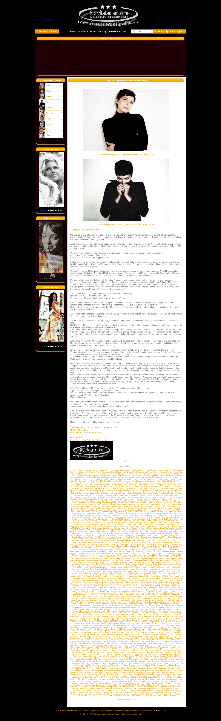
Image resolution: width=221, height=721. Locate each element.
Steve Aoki (120, 656)
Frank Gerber (153, 472)
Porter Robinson (86, 566)
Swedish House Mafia (131, 515)
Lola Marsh (144, 670)
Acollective (91, 577)
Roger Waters (158, 622)
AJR (118, 629)
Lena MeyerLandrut (152, 586)
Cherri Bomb (76, 517)
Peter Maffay (82, 618)
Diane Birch (99, 495)
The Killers (167, 676)
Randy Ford (145, 486)
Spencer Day (114, 481)
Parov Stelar (152, 503)
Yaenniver (177, 683)
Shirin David (152, 685)
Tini (78, 681)
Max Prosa (111, 618)
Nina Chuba (142, 685)
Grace (78, 569)
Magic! (74, 654)
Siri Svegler (154, 539)
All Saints (123, 600)
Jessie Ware (116, 515)
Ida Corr (83, 508)
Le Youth (90, 537)
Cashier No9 (148, 483)
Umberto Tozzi (117, 488)
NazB (128, 573)
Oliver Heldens (77, 568)
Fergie (141, 605)
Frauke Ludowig (86, 477)
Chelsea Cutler (113, 674)
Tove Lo (127, 560)
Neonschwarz (140, 580)
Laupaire (167, 587)
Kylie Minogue (96, 642)
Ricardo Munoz (140, 495)
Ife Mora (137, 542)
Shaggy (81, 665)
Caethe (165, 492)
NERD (171, 634)
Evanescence (156, 634)
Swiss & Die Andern (88, 578)
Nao (162, 649)
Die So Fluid (159, 548)
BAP (138, 568)
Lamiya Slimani (143, 604)
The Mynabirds (155, 510)
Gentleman (165, 672)
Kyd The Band (90, 665)
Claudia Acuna (166, 485)
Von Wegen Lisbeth (168, 661)
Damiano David (140, 692)
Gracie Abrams (150, 696)
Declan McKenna (127, 629)
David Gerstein (138, 479)
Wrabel (170, 623)
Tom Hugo (105, 501)
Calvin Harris (95, 580)
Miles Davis (90, 663)
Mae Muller (98, 674)
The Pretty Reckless (154, 566)
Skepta (120, 688)
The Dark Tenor (117, 560)
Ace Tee (80, 633)
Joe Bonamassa (170, 566)
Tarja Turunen (100, 497)
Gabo (158, 479)
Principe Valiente (161, 499)
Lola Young (89, 692)
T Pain (156, 627)
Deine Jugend (108, 499)
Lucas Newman (95, 602)
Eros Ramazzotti (151, 593)
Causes (144, 654)
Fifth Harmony (127, 609)
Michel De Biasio (112, 562)
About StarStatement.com (71, 710)
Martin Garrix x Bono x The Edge (137, 683)
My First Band (135, 562)
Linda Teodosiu (146, 490)
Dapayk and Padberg (110, 544)
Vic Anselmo (165, 488)
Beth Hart (143, 515)
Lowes (141, 651)
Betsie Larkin (131, 494)
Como (150, 528)
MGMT (164, 634)
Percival (177, 542)
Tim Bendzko (106, 503)
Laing (114, 569)
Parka (163, 551)
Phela (119, 587)
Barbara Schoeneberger (84, 647)
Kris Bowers (170, 551)
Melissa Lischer (158, 559)
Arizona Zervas (84, 676)
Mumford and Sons (96, 694)
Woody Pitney (96, 564)
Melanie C (132, 614)
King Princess (83, 656)
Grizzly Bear (74, 631)
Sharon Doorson (163, 515)
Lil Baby (110, 678)
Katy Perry (102, 595)
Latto (124, 687)
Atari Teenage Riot (170, 573)
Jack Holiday (95, 512)
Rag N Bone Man (114, 611)
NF (135, 681)
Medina (101, 508)
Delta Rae (85, 589)
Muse (78, 546)
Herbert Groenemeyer (149, 595)
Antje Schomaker (90, 633)
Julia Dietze (177, 485)
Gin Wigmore (107, 593)
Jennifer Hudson (89, 622)
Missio (107, 665)
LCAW (138, 616)
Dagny (72, 674)
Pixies (134, 553)
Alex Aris (163, 642)
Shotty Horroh (101, 654)
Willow (161, 683)
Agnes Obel (146, 542)
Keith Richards (163, 595)
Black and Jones (169, 521)
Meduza (110, 670)
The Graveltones (174, 546)
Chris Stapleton (91, 679)
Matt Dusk (104, 481)
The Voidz (131, 640)
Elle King (140, 618)
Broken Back (107, 660)
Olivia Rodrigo (90, 688)
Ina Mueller (170, 476)
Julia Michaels (131, 679)
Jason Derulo (85, 681)
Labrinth (160, 665)
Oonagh (84, 551)
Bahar (126, 535)
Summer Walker (76, 670)
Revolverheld (176, 636)
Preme (141, 647)
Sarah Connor (103, 587)
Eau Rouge (87, 562)
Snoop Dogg (144, 645)
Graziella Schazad (149, 578)
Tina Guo (134, 651)
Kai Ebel (174, 488)
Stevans (114, 591)
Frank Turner (175, 665)
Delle (169, 602)
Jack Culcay (149, 479)
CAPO (180, 692)
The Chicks (167, 678)
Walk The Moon (103, 633)
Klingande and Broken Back (153, 652)
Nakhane (97, 643)
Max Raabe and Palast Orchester (130, 575)
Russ (134, 625)
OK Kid (135, 645)
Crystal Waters (92, 508)
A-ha (177, 685)
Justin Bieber (111, 472)
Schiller (164, 596)
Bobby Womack (151, 513)
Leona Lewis (148, 596)
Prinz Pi (96, 627)
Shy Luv (167, 614)
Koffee (89, 660)
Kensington (117, 530)
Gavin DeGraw (79, 609)
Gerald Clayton (103, 541)
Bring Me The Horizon (113, 652)
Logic (75, 665)
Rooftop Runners (77, 553)
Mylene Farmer (174, 596)
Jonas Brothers (129, 665)
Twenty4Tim (116, 687)
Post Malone (163, 647)
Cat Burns (159, 690)
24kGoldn (93, 683)
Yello (159, 678)
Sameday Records (105, 620)
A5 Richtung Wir (132, 483)
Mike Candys (81, 510)
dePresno (88, 625)
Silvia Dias (75, 488)
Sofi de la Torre (91, 560)
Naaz (178, 622)
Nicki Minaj (174, 645)
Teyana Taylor (119, 679)
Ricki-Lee (168, 559)
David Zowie (113, 589)
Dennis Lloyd (145, 661)
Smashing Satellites (109, 575)
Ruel (171, 643)
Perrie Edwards (154, 688)
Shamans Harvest (127, 627)
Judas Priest (145, 638)
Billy (77, 602)
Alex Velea (74, 485)
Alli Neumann (148, 687)
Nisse (123, 598)
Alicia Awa (174, 681)
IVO (139, 553)
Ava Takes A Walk (97, 488)
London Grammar (143, 541)
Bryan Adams (105, 591)
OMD (113, 633)
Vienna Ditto (162, 546)
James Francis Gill (140, 571)
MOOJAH (171, 481)
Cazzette (157, 575)
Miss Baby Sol (96, 499)
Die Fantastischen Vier (103, 636)
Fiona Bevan (104, 559)
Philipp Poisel (161, 609)
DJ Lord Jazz (101, 510)
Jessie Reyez (170, 674)
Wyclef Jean (118, 577)
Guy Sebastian (117, 634)
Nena (82, 526)
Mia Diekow (111, 522)
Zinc (143, 562)
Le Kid (167, 526)
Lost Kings (145, 634)
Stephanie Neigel (90, 535)
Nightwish (74, 584)
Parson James (122, 642)
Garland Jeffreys (90, 541)
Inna (141, 483)
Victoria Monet (162, 696)
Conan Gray (76, 667)
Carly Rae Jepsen (158, 589)
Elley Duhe (177, 652)
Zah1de (97, 692)
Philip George (177, 578)
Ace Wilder (76, 533)
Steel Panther (147, 553)
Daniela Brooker (129, 499)
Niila (97, 591)
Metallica (75, 474)
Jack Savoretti (119, 528)
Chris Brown (85, 631)
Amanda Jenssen (110, 526)
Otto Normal (89, 555)
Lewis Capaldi (175, 672)
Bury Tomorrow (163, 645)
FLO (152, 694)
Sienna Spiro (120, 694)
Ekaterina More (151, 481)
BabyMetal (169, 688)
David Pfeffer (155, 577)
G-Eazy (151, 568)
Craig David (155, 638)
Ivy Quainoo (92, 539)
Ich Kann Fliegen (115, 506)
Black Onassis (77, 542)
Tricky (168, 531)
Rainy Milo (113, 521)
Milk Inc (169, 503)
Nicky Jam (106, 643)
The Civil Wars (100, 537)
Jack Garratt (92, 596)
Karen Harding (167, 580)
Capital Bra (75, 649)
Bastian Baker (168, 522)
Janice (138, 634)
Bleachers (75, 645)
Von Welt (118, 614)
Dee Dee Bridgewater (93, 571)
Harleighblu (129, 542)
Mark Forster (162, 600)
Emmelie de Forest (137, 531)
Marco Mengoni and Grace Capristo (164, 616)
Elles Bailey (106, 625)
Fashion (49, 96)
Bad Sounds (135, 654)
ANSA (127, 564)
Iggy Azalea (74, 526)
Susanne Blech (134, 550)
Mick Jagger (84, 683)
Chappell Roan (156, 474)
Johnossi (82, 537)
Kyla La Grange (110, 568)
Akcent (118, 504)
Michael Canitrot (101, 519)
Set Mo (109, 598)
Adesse (73, 651)
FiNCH (151, 690)
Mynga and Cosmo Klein (171, 575)
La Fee (108, 488)
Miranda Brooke (128, 495)
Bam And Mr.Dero (168, 569)
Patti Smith (108, 663)
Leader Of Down (168, 660)
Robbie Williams (175, 492)
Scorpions (173, 497)
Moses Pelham (147, 631)
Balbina (75, 623)
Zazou (137, 508)
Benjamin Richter (152, 629)
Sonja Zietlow (164, 486)
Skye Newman (109, 694)
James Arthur (111, 613)
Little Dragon (173, 620)
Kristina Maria (89, 501)
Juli (114, 571)
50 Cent (140, 681)
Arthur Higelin (175, 517)
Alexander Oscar (174, 669)
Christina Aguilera (95, 474)
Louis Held (131, 667)
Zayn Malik (164, 470)
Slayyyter (172, 696)
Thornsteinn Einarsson (149, 611)
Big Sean (140, 614)
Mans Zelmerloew (84, 587)
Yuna (129, 510)
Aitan (139, 494)
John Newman (164, 555)
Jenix (80, 550)
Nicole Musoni (128, 530)
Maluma (83, 645)
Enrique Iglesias (155, 602)
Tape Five (172, 512)
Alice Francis (106, 512)
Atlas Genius (175, 539)
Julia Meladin (142, 688)
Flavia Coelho (93, 524)
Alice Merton (115, 649)
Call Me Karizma (160, 656)
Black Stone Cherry (139, 598)
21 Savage (134, 643)
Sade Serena (107, 528)
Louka (98, 616)
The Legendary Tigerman (132, 584)
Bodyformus (106, 676)
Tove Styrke (126, 587)
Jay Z (168, 681)
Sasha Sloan (112, 658)
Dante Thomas (133, 492)
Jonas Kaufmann (175, 651)
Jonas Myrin (80, 530)
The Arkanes (121, 555)
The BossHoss (153, 508)
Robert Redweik (148, 584)
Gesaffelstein (167, 542)
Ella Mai (110, 679)
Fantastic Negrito (104, 645)
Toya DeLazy (98, 526)
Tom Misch (74, 643)
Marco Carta (161, 504)
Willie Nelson (143, 643)
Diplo (113, 665)
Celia (179, 504)
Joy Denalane (146, 477)
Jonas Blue (80, 600)
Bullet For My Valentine (115, 683)
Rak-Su (107, 661)
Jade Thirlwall (86, 690)
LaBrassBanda (88, 614)
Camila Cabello (146, 622)
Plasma (149, 562)
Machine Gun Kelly (166, 472)
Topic (179, 598)
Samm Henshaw (94, 649)
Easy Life (79, 674)
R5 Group (122, 548)
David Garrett (97, 593)
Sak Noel (136, 490)
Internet (49, 135)
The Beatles (99, 476)
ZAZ (96, 530)
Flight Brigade (131, 607)
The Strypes (118, 535)
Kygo (73, 600)
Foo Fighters (135, 622)
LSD (102, 652)
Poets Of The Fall (123, 613)
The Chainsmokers (103, 600)
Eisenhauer (85, 564)
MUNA (139, 665)
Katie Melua (163, 611)
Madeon (123, 582)
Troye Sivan (75, 593)
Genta (179, 481)
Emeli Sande (156, 522)
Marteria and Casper (99, 651)
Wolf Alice (130, 692)
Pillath (74, 614)
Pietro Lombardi (158, 674)
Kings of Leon (139, 609)
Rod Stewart (114, 596)
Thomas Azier (148, 524)
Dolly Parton (167, 474)
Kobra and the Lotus (161, 517)
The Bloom (146, 616)
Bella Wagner (171, 524)
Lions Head (103, 589)
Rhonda (73, 577)
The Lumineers (95, 607)
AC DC (81, 625)
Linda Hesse (121, 522)
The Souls (131, 600)
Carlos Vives (106, 533)
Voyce (147, 651)
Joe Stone (81, 591)
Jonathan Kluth (129, 551)
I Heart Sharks (158, 553)
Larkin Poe (171, 598)
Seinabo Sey (125, 596)
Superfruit (97, 625)
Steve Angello (89, 568)
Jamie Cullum (166, 541)
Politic (48, 119)
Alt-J (178, 524)
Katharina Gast (109, 492)
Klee (158, 488)
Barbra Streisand (166, 654)
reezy (102, 687)
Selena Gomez (89, 472)
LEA (123, 649)
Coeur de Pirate (138, 586)
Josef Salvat (81, 577)
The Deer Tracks (105, 530)
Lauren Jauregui (172, 658)
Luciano (108, 687)
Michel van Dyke (98, 562)
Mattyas (113, 494)
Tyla (103, 472)
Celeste (92, 672)
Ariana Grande (125, 470)
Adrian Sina (90, 506)
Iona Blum (172, 513)
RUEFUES (132, 568)
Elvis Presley (171, 627)
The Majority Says (127, 566)
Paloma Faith (75, 551)
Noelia (104, 504)
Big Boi (164, 623)
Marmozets (135, 557)
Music (48, 85)
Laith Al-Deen (111, 609)
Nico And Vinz (160, 571)
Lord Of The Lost (101, 506)
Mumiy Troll (123, 593)
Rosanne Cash (143, 679)
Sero (179, 647)
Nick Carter (74, 479)
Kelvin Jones (85, 593)
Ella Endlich (176, 562)
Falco (124, 620)
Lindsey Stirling (132, 582)
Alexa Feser (108, 577)
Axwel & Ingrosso (78, 604)
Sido (133, 591)
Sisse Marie (118, 508)
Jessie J (125, 531)
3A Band (148, 551)
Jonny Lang (136, 631)
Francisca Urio (154, 485)
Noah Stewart (139, 513)
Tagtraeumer (165, 584)
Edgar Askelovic (113, 510)
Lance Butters (156, 651)
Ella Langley (103, 696)
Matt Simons (147, 575)
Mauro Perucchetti (82, 512)
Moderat (113, 602)
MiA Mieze (121, 586)
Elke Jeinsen (112, 477)
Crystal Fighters (104, 539)
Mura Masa (150, 667)
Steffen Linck (176, 560)
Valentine (165, 577)
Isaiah (175, 654)
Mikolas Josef (153, 654)
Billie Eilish (177, 474)
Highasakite (177, 559)
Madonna (155, 470)
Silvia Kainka (169, 477)
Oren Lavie (105, 640)
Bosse (146, 660)
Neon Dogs (134, 526)
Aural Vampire (121, 492)
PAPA (132, 544)
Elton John (92, 598)
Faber (176, 618)
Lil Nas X (119, 665)
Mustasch (115, 643)
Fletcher (123, 667)
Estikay (111, 614)
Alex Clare (91, 510)
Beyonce (123, 474)
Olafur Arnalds (152, 526)
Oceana (143, 508)
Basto (144, 494)
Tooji (145, 506)
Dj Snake (129, 681)
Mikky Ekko (75, 548)
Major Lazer (158, 613)
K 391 (126, 647)
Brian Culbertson (138, 481)
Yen (142, 521)
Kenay (103, 618)
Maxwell (102, 656)
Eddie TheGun (123, 526)
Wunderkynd (76, 586)
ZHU (178, 566)
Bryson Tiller (153, 633)
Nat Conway (132, 636)
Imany (96, 494)
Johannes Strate (94, 503)
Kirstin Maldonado (107, 623)
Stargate (73, 620)
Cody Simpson (95, 544)
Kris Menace (103, 521)
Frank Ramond (97, 492)
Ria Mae (136, 638)
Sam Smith (120, 564)
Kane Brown (140, 663)
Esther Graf (94, 687)
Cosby (144, 568)
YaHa (172, 501)
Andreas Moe (176, 584)
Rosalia (139, 687)
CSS (146, 531)
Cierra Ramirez (75, 519)
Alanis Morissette (119, 663)
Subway (127, 488)
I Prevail (121, 578)
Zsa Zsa (110, 690)
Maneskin (154, 683)
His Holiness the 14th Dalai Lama (129, 476)
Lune (162, 688)
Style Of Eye (108, 550)
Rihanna (173, 470)
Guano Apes (85, 492)
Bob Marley (88, 674)
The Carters (170, 649)
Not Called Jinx (93, 481)
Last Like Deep (82, 531)
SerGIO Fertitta (137, 573)
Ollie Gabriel (84, 602)
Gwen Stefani (175, 595)
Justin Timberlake (102, 604)
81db (165, 481)
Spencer (157, 569)
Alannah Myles (137, 497)
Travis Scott (114, 474)
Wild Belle (80, 528)
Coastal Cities (159, 528)
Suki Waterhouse (137, 696)
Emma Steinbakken (159, 669)
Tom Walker (130, 633)
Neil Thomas (81, 596)
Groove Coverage (125, 479)
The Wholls (107, 642)
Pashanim (76, 690)
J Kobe (143, 557)
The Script (158, 631)
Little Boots (80, 513)
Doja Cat (104, 557)
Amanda (132, 616)
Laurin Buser (147, 555)
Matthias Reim (121, 618)
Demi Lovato (170, 593)
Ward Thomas (101, 658)
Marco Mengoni (176, 526)
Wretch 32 (97, 573)
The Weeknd (150, 591)
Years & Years (76, 580)
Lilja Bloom (74, 560)
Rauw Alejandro (176, 694)
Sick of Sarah (98, 486)
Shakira (135, 470)
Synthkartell (81, 559)
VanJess (84, 649)
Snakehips (178, 643)
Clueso (179, 674)
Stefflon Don (136, 613)
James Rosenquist (113, 497)
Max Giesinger (163, 557)
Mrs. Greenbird (108, 573)
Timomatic (166, 510)
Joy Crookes (77, 685)
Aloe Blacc (85, 548)
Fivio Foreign (120, 685)
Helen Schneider (162, 591)
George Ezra (167, 544)
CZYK (153, 665)
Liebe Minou (75, 492)
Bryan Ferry (139, 517)
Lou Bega (136, 486)
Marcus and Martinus (130, 652)
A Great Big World (108, 564)
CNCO (165, 643)
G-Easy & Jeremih (118, 607)
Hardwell (86, 580)
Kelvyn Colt (153, 636)
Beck (169, 609)
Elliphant (144, 537)
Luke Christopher (101, 614)
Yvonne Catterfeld (82, 544)
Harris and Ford (94, 504)
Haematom (81, 636)
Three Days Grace (120, 636)
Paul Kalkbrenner (155, 643)
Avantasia (100, 661)
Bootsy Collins (164, 633)
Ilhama (150, 495)
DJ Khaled (132, 618)
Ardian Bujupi (126, 497)
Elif (150, 676)
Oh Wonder (100, 672)
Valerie (98, 501)
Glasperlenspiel (142, 499)
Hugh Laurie (131, 541)
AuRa (140, 636)
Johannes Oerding (83, 605)
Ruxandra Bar (159, 495)
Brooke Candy (83, 607)
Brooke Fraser (145, 492)
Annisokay (106, 607)
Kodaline (92, 531)
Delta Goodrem (114, 696)
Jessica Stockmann (118, 483)
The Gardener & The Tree (109, 627)
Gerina (177, 501)
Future (146, 618)
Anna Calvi (166, 562)
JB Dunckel (167, 640)
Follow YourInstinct (118, 524)
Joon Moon (127, 631)
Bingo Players (146, 559)
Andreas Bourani (84, 499)
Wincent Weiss (155, 660)
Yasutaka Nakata (151, 614)
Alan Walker (176, 602)
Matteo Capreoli (124, 591)
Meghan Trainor (142, 602)
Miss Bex (149, 569)
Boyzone (120, 546)
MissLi (72, 486)
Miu (119, 519)
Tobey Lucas (124, 589)
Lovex (164, 506)
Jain (128, 625)
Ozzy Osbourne (118, 676)
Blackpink (131, 474)
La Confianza (102, 578)
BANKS (168, 548)
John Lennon (152, 678)
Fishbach (170, 642)
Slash (160, 481)
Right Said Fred (81, 504)
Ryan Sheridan (146, 533)
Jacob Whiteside (143, 607)
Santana (159, 560)
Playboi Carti (106, 692)
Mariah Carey (75, 638)
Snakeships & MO (87, 616)
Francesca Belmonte (168, 586)
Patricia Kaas (124, 544)
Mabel (75, 676)
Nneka (77, 578)
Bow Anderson (140, 678)
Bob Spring (176, 587)
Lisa (131, 690)
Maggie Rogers (80, 660)
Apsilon (177, 688)
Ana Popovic (159, 535)
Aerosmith (147, 681)
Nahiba (174, 510)
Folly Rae (105, 647)
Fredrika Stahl (158, 477)
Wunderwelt (87, 627)
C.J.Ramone (129, 577)
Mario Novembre (93, 640)
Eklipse (84, 533)
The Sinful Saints (115, 584)
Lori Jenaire (119, 486)
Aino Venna (143, 528)
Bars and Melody (118, 661)
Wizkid (162, 627)
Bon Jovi (165, 607)
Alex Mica (161, 503)
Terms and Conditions (133, 710)
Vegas (82, 573)
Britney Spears (165, 604)
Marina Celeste (176, 490)
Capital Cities (116, 539)
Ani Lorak (154, 486)
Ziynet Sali (78, 495)
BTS (147, 694)
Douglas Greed (124, 557)
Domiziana (170, 685)
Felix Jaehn (93, 595)
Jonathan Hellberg (158, 658)
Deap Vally (142, 519)
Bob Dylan (99, 663)
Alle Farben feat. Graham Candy (87, 557)
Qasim (159, 542)
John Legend (82, 613)
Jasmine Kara (162, 512)
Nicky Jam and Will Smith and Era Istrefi (145, 649)
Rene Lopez (108, 486)
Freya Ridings (99, 667)
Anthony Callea (90, 528)
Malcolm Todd (82, 696)
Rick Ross (167, 631)
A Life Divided (87, 522)
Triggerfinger (119, 513)
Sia (171, 607)
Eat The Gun (113, 557)
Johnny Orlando (131, 676)
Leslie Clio (152, 515)
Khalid (89, 629)
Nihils (130, 571)
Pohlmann (117, 616)
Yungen (103, 634)
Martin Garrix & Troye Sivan (89, 623)
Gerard (87, 515)
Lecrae (91, 638)
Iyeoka (116, 566)
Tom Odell (175, 604)
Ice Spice (161, 685)
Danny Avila (129, 656)
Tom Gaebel (99, 569)
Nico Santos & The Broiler (158, 620)
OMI (148, 577)
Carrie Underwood (132, 661)
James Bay (140, 591)
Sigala (125, 614)
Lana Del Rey (122, 512)
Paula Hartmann (130, 688)
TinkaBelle (162, 519)
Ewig (115, 593)
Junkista (138, 544)
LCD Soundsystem (98, 631)
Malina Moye (126, 490)
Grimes (142, 526)
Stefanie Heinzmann (153, 580)
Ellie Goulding (84, 584)
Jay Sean (149, 627)
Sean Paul (103, 669)
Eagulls (72, 605)
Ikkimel (145, 690)
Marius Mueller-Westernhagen (95, 670)
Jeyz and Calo (124, 651)
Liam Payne (155, 672)
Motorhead (178, 553)
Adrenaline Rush (88, 569)
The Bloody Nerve (99, 546)
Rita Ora (179, 663)
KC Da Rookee (118, 542)
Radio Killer (143, 512)
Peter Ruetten (158, 490)
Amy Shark (133, 647)
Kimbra (100, 479)
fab (131, 638)
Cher (153, 542)
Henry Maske (85, 488)
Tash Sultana (90, 652)
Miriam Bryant (96, 515)
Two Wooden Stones (92, 553)
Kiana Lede (134, 670)
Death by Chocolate (129, 519)
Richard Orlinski (131, 528)
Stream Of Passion (112, 485)
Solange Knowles (133, 611)
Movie (48, 91)
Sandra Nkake (105, 524)
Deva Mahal (124, 643)
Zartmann (73, 692)
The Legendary (147, 613)
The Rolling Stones (140, 472)
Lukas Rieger (150, 609)
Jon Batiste (97, 685)
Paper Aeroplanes (147, 550)
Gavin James (129, 634)
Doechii (81, 692)
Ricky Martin (84, 611)
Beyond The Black (164, 578)
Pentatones (87, 582)
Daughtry (172, 647)
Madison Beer (153, 692)
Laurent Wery (144, 510)
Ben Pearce (97, 542)
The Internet (113, 651)
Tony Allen (159, 573)
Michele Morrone (118, 681)
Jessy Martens (116, 631)
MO (101, 550)
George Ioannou (104, 560)
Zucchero (133, 605)
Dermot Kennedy (170, 667)
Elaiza (155, 555)
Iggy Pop (125, 669)
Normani (179, 660)
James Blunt (121, 541)
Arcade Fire (156, 623)
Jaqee (140, 524)
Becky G (153, 645)
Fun (159, 513)
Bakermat (100, 665)
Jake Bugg (93, 521)
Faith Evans (112, 586)
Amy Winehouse (158, 681)
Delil (140, 652)
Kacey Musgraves (133, 694)
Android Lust (81, 503)
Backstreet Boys (116, 647)
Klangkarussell (140, 566)
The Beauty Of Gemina (120, 605)
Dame (172, 557)
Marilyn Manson (164, 670)
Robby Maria (140, 569)
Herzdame (115, 553)
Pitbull (153, 607)
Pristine (116, 598)
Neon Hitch (149, 517)
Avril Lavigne (89, 654)
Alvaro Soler (166, 687)
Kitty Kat (178, 477)
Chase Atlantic (123, 658)
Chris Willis (121, 494)
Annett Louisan (80, 490)
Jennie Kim (124, 690)
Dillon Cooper (174, 577)
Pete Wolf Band (141, 633)
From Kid (99, 577)
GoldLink (168, 652)
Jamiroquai (176, 614)
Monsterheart (140, 577)
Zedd (93, 658)
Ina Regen (111, 654)
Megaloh (101, 535)
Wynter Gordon (129, 503)
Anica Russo (95, 676)
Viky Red (109, 508)
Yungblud (159, 667)
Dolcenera (84, 521)
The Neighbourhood (144, 640)
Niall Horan (147, 669)
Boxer (106, 582)
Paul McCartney (105, 681)
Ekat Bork (167, 560)
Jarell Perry (82, 539)
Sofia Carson (112, 688)
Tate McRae (176, 687)
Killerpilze (140, 600)
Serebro (135, 510)
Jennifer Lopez (110, 476)
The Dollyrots (160, 524)
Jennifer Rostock (171, 605)
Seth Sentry (134, 589)
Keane (138, 667)
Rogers (175, 631)
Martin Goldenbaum (173, 568)
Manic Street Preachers (149, 642)
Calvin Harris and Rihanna (101, 605)
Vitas (95, 477)
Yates (128, 598)
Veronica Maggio (150, 497)
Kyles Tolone (160, 618)
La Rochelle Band (137, 564)
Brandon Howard (111, 479)
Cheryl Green (75, 589)
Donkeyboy (138, 506)
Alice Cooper (107, 571)
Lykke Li (98, 647)
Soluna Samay (150, 504)
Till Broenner (119, 573)
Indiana (81, 560)
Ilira (98, 652)
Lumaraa (157, 596)
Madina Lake (156, 492)
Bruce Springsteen (87, 476)
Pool (157, 584)
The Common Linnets (136, 593)
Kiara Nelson (157, 676)
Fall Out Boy (101, 598)
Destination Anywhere (153, 521)
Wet (78, 651)
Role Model (125, 696)
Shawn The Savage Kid (136, 548)
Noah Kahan (92, 696)
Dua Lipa (147, 474)
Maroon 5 (172, 611)
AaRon (170, 600)
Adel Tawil (146, 665)
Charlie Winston (106, 580)
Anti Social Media (173, 582)
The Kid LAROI (131, 685)
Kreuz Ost (176, 541)
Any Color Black (134, 521)
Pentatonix (99, 555)
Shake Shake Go (159, 582)
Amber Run (157, 562)
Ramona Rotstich (99, 522)
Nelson (136, 537)
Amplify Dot (145, 530)
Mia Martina (86, 517)
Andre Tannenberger (77, 483)
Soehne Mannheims (135, 522)
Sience (49, 124)
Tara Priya (88, 486)
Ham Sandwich (92, 559)
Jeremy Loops (155, 679)
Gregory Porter (127, 539)
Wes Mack (88, 542)
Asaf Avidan (106, 515)
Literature (50, 108)
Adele (164, 602)
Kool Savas (175, 690)
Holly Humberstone (162, 694)
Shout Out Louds (167, 638)
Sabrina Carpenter (102, 470)
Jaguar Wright (88, 495)
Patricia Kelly (137, 674)
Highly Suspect (94, 618)
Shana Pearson (81, 595)
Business (50, 113)
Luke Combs (83, 672)
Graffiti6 (80, 515)
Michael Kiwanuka (111, 667)
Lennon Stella (143, 676)
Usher (158, 607)
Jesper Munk (128, 533)
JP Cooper (147, 674)
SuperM (139, 669)
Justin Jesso (86, 651)
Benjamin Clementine (157, 531)
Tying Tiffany (173, 499)
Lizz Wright (90, 591)
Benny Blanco (83, 669)
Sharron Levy (149, 573)
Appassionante (175, 494)
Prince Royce (92, 645)
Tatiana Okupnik (117, 501)
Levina (125, 616)
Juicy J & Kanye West (99, 611)
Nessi (121, 551)
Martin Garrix (75, 616)
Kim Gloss (140, 504)
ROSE (116, 690)
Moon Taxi (90, 636)
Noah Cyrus (100, 622)
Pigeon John (92, 479)
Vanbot (150, 537)
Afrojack (132, 504)
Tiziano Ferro (111, 672)
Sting (124, 611)
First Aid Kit (175, 633)
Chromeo (127, 486)
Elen (143, 667)
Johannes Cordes (162, 501)
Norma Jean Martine (97, 609)
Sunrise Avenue (175, 486)
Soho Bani (137, 690)
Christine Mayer (81, 481)
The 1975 (162, 598)
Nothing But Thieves (113, 622)
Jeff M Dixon (122, 521)
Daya (119, 609)
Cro (173, 678)
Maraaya (89, 573)
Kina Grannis (150, 560)
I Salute (178, 642)
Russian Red (159, 568)
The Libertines (103, 596)
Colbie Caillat (83, 575)
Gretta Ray (93, 620)
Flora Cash (93, 656)
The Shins (177, 629)
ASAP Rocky (139, 656)
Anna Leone (116, 645)
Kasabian (169, 618)
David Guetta (167, 550)
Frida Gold (102, 477)
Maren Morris (118, 660)
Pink (107, 631)
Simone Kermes (149, 488)
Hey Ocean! (111, 546)
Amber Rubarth (153, 494)
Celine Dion (83, 474)
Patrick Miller (133, 512)
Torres (105, 584)
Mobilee (125, 504)
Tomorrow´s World (108, 531)
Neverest (109, 490)
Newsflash (119, 710)
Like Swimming (104, 548)
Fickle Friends (174, 613)
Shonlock (79, 486)
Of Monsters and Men (105, 513)
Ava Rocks (83, 485)
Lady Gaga (179, 472)
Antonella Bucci (123, 477)
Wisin (146, 636)
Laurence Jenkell (154, 506)
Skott (114, 642)
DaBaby (85, 678)
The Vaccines (115, 640)
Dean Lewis (155, 661)
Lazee (74, 503)
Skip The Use (152, 519)
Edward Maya (91, 483)
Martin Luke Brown (99, 586)
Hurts (161, 587)
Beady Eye (131, 663)
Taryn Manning (175, 515)
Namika (172, 589)
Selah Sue (100, 490)
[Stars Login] (156, 710)
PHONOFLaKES (156, 530)
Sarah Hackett (97, 517)
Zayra (151, 499)
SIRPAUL (176, 533)
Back (126, 461)
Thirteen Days (145, 589)
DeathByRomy (125, 674)
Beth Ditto (116, 620)
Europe (130, 580)
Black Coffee (122, 602)
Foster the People (151, 564)
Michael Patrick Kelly (143, 623)
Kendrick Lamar (145, 470)
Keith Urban (156, 541)
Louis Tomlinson (98, 629)
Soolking (176, 676)
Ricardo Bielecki (78, 555)
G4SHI (124, 640)
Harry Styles (114, 470)
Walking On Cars (169, 663)
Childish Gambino (151, 647)
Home (57, 710)
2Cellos (165, 651)
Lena (109, 634)
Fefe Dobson (86, 546)
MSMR (73, 528)
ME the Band (168, 530)
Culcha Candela (168, 625)
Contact (85, 710)
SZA (80, 627)
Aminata (113, 587)
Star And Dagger (77, 535)
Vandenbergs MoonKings (97, 551)
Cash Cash (169, 553)
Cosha (178, 649)
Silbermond (160, 605)
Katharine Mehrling (168, 479)
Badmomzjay (75, 678)
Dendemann (75, 661)
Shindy (166, 665)
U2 (167, 589)
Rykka (160, 526)
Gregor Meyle (124, 562)
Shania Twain (83, 687)
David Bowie (79, 663)
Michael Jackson (93, 634)
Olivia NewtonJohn (87, 497)
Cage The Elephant (88, 661)
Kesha (123, 625)
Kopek (178, 569)
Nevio (102, 485)
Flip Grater (135, 559)
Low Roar (174, 555)
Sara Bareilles (130, 660)
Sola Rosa (108, 495)
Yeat (142, 694)
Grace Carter (110, 629)
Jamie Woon (88, 494)
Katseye (115, 692)
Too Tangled (169, 528)
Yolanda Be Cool (78, 506)
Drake (119, 472)
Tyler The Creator (99, 690)
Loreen (165, 513)
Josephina (158, 537)
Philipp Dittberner (166, 629)
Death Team (114, 582)
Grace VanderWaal (115, 638)
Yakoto (166, 490)
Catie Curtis (104, 494)
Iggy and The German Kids (103, 566)
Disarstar (74, 687)
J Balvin (106, 474)
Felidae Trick (76, 562)
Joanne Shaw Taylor (153, 663)
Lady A (137, 533)
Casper (139, 625)
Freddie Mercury (115, 669)
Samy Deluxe (117, 503)
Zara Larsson (150, 605)
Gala (155, 546)
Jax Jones (102, 679)
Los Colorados (141, 503)
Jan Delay (102, 683)
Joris (127, 649)
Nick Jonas (116, 625)
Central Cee (78, 472)
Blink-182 (157, 687)
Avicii (114, 512)
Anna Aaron (105, 553)
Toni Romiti (171, 656)
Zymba (166, 690)
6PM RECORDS (78, 688)
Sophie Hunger (110, 555)
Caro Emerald (128, 517)
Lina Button (169, 495)
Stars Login (162, 710)
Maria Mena (129, 678)
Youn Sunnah (93, 485)
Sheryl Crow (94, 669)
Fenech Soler (122, 568)
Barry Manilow (125, 481)
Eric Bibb (156, 551)
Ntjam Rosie (82, 524)
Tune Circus (112, 578)
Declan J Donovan (123, 654)
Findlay (73, 596)
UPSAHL (139, 660)
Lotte (152, 618)
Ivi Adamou (150, 501)
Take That (123, 595)
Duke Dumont (125, 559)
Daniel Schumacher (146, 535)
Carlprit (149, 546)
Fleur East (115, 600)
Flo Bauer (93, 548)
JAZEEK (123, 692)
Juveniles (156, 533)
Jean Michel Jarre (77, 652)
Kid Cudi (95, 681)
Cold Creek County (140, 587)
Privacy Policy (148, 710)
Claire (119, 531)
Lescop (112, 541)
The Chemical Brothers (96, 613)
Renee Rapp (101, 688)
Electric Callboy (108, 685)
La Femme (150, 548)
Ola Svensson (172, 519)
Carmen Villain (177, 531)
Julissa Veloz (127, 506)
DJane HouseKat (166, 508)
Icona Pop (147, 522)
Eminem (139, 474)
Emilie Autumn (117, 533)
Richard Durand (88, 519)
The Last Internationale (167, 564)
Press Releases (107, 710)
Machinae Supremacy (128, 485)
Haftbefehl (163, 692)
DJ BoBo (132, 602)
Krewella (75, 537)
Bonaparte (117, 495)
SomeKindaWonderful (133, 578)
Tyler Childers (87, 667)
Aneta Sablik (114, 559)
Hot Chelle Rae (166, 533)
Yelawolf (162, 593)
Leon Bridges (127, 645)
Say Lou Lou (147, 544)
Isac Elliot (141, 546)
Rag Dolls (129, 537)
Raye (99, 472)
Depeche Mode (107, 616)
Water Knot (157, 544)
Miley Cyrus (127, 472)
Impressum (95, 710)
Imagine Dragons (146, 582)
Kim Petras (131, 687)
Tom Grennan (140, 629)
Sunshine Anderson (174, 483)
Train (117, 623)
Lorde (98, 531)
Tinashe (87, 642)
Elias (105, 674)
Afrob (166, 613)
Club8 (136, 539)
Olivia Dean (172, 692)
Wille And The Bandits (91, 550)
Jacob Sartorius (164, 636)
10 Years (84, 638)
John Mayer (143, 620)
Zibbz (100, 528)
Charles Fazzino (130, 501)
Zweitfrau (117, 490)
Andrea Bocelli (113, 595)
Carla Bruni (81, 634)
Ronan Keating (152, 598)
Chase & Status (134, 595)
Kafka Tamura (97, 582)
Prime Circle (167, 537)
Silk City (81, 654)
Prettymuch (120, 633)
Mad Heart (134, 535)
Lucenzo (83, 479)
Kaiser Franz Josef (127, 623)
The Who (133, 672)
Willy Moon (171, 506)
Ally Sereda (113, 519)
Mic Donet (129, 513)
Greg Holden (152, 587)
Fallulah (158, 550)
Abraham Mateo (101, 638)
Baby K (137, 530)
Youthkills (90, 530)
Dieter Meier (151, 557)
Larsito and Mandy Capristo (140, 658)
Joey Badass (82, 620)
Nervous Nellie (79, 571)
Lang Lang (80, 679)
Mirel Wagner (122, 569)
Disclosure (94, 589)
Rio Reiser (168, 683)
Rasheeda (79, 501)
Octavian (149, 656)
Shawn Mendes (136, 596)
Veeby (72, 544)
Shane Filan (144, 539)
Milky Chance (164, 539)
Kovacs (131, 569)
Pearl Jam (92, 678)
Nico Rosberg (148, 476)
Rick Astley (154, 604)
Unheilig (151, 571)
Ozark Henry (112, 551)
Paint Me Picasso (121, 550)
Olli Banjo (125, 622)
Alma (79, 614)
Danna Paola (119, 678)
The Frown (177, 535)
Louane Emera (175, 591)
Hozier (169, 571)
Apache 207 (102, 678)
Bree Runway (167, 679)
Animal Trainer (125, 553)
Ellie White (141, 501)
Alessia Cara (90, 600)
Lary (72, 569)
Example (135, 560)
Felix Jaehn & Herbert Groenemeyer (123, 604)
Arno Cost (111, 504)
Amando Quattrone (134, 555)
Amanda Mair (128, 508)
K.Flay (132, 669)
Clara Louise (81, 640)
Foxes (141, 560)
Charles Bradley (131, 546)
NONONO (109, 535)
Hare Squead (140, 627)
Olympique (123, 580)
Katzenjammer (91, 513)
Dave (161, 614)
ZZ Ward (168, 535)
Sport (48, 130)
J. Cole (73, 694)
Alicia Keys (90, 604)
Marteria (176, 550)
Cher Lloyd (118, 670)
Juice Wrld (153, 670)
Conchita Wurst (95, 575)
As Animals (99, 568)
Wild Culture (110, 656)
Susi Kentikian (134, 642)
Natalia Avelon (170, 622)
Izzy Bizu (176, 607)
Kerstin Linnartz (103, 483)
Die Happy (140, 551)
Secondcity (76, 564)
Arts (48, 102)
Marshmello (106, 649)
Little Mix (106, 602)
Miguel (126, 638)
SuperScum (87, 586)
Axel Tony (152, 512)
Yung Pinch (97, 660)
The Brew (114, 548)
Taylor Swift (89, 470)
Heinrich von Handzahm (115, 537)
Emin (115, 580)
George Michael (144, 672)
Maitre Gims (156, 640)
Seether (108, 569)
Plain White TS (163, 497)
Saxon (90, 643)
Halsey (126, 670)
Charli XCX (75, 476)
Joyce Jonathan (160, 483)
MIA (87, 609)
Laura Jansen (143, 485)
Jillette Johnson (77, 541)
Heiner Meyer (135, 477)
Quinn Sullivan (132, 620)
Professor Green (83, 658)
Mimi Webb (88, 685)
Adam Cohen (121, 571)
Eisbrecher (172, 504)
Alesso (128, 586)
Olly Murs (88, 526)
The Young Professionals (113, 517)
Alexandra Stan (136, 488)
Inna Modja (118, 499)
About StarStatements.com (126, 699)
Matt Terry (83, 643)
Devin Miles (91, 490)
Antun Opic (107, 542)
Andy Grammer (76, 494)
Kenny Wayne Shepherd (152, 625)
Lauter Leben (131, 524)
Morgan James (96, 584)
